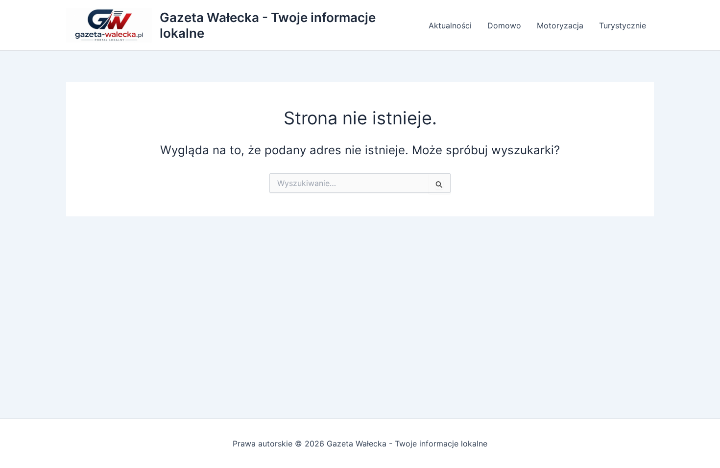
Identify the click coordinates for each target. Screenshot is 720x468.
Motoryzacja (560, 25)
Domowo (504, 25)
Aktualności (450, 25)
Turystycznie (622, 25)
